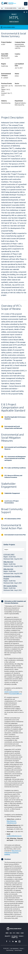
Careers (21, 936)
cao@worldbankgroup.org (14, 836)
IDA (11, 933)
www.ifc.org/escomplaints (11, 691)
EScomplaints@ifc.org (15, 693)
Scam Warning (9, 950)
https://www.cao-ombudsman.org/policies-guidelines (12, 852)
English (13, 937)
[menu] (25, 3)
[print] (24, 12)
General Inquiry (18, 950)
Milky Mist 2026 (8, 562)
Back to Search (14, 21)
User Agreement (14, 948)
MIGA (17, 933)
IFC (14, 933)
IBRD (7, 933)
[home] (2, 8)
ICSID (22, 933)
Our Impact (14, 936)
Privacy (21, 948)
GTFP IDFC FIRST (9, 554)
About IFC (7, 936)
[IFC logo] (9, 3)
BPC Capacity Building (10, 586)
